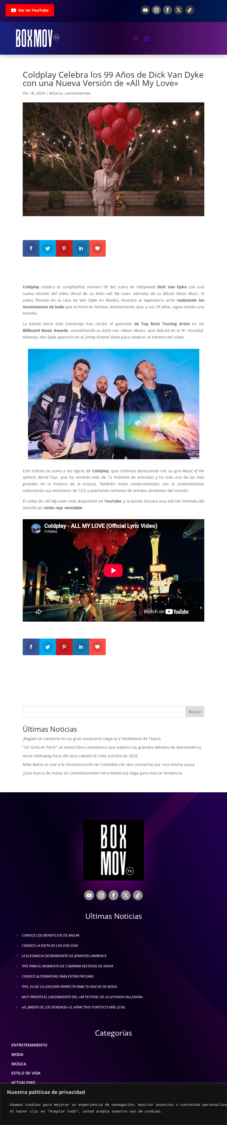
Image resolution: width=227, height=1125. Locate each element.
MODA (17, 1054)
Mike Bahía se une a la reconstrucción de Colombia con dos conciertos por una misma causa (109, 764)
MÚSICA (18, 1063)
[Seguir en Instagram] (156, 10)
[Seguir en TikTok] (189, 10)
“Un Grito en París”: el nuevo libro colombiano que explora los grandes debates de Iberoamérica (112, 747)
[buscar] (135, 38)
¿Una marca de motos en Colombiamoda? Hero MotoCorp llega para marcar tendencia (102, 773)
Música (56, 93)
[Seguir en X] (178, 10)
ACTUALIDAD (23, 1082)
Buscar (195, 711)
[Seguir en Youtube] (145, 10)
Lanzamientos (77, 93)
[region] (113, 1104)
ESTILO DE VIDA (25, 1073)
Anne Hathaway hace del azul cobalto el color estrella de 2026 (80, 755)
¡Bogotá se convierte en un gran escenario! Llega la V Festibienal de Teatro (92, 738)
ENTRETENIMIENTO (29, 1045)
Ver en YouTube (33, 10)
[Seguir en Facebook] (167, 10)
